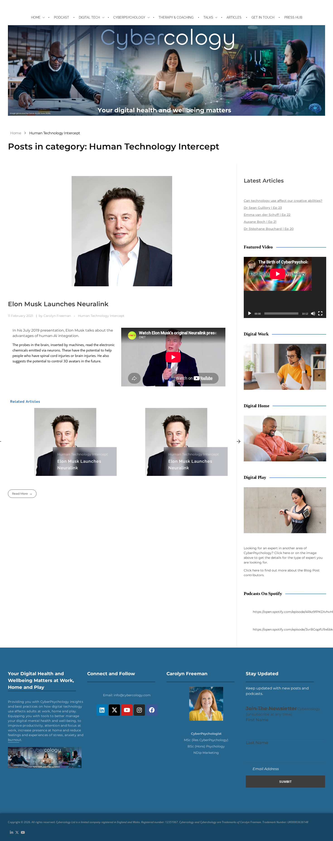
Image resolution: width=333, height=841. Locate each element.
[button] (238, 442)
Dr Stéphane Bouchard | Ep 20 (269, 229)
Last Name (257, 742)
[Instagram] (139, 710)
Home (15, 133)
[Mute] (313, 313)
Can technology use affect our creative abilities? (283, 201)
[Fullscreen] (320, 313)
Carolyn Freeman (57, 316)
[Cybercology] (166, 70)
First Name (257, 719)
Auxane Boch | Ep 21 (260, 222)
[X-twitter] (114, 710)
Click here (282, 553)
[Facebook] (151, 710)
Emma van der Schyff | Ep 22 (267, 215)
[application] (285, 287)
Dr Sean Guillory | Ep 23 (263, 208)
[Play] (249, 313)
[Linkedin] (102, 710)
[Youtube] (127, 710)
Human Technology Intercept (101, 316)
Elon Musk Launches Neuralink (58, 304)
